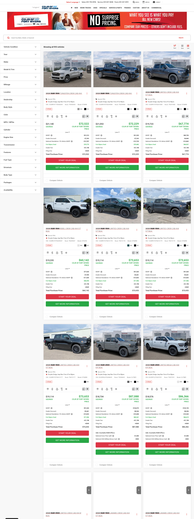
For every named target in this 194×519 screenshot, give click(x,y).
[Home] (71, 7)
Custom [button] (136, 8)
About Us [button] (145, 8)
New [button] (76, 8)
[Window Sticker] (87, 116)
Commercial (156, 8)
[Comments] (83, 116)
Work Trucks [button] (85, 8)
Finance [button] (127, 8)
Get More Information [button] (67, 167)
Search (181, 38)
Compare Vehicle (56, 180)
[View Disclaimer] (66, 116)
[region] (67, 146)
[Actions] (87, 93)
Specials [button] (103, 8)
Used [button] (95, 8)
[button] (89, 69)
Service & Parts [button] (115, 8)
